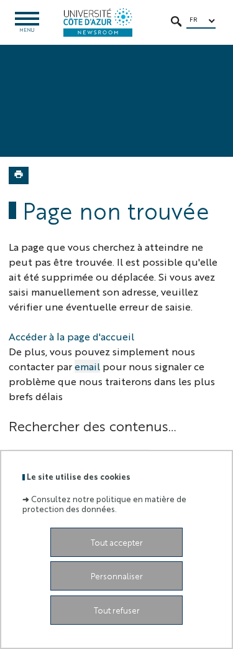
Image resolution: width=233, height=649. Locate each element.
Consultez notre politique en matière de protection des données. (104, 503)
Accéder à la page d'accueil (71, 336)
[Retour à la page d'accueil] (97, 22)
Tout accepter (117, 542)
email (87, 366)
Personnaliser (117, 576)
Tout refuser (117, 610)
